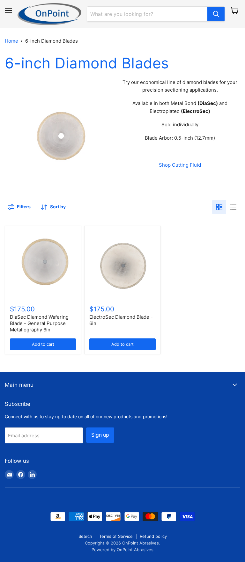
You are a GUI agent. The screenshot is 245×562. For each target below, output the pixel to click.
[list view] (233, 207)
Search (85, 536)
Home (11, 41)
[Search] (216, 14)
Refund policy (153, 536)
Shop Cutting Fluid (180, 165)
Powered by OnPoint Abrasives (122, 549)
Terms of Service (116, 536)
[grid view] (219, 207)
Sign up (100, 435)
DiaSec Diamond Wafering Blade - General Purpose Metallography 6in (39, 323)
